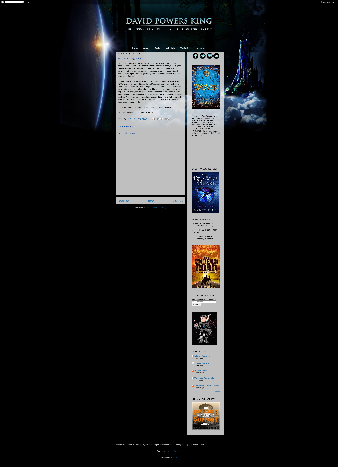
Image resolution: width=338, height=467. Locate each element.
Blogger (174, 458)
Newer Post (123, 201)
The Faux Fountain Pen (205, 378)
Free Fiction (199, 48)
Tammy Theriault (201, 363)
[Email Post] (153, 119)
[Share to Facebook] (165, 119)
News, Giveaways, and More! (204, 299)
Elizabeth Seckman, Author (206, 386)
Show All (217, 391)
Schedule (170, 48)
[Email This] (158, 119)
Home (135, 48)
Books (157, 48)
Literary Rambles (202, 356)
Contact (184, 48)
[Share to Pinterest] (168, 119)
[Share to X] (163, 119)
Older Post (178, 201)
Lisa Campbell (175, 451)
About (146, 48)
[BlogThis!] (160, 119)
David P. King (132, 119)
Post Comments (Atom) (156, 207)
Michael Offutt (200, 371)
